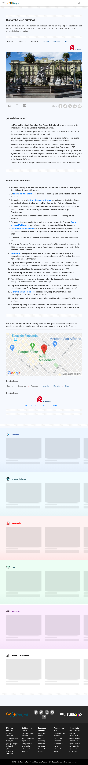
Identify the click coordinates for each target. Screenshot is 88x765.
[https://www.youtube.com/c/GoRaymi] (52, 712)
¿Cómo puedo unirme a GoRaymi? (11, 751)
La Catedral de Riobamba (22, 228)
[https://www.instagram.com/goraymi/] (47, 712)
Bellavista (15, 253)
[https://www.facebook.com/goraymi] (36, 712)
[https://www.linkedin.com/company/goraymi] (44, 717)
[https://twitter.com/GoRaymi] (41, 712)
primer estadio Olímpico (24, 292)
